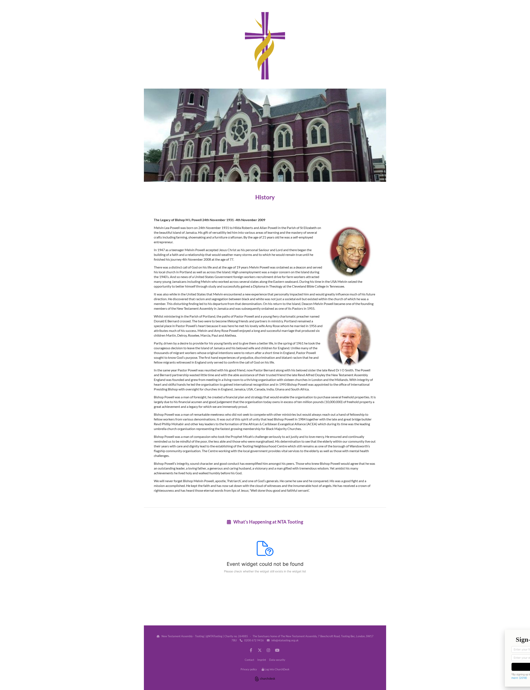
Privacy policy (249, 669)
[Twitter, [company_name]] (260, 650)
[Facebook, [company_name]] (251, 650)
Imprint (261, 659)
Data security (277, 659)
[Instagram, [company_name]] (268, 650)
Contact (249, 659)
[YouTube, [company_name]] (277, 650)
